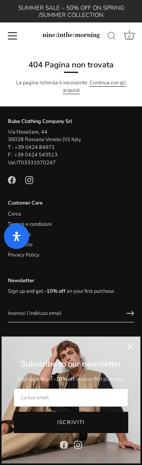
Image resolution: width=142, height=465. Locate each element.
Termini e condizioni (30, 224)
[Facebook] (64, 444)
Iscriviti (71, 422)
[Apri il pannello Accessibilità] (16, 236)
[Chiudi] (130, 346)
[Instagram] (78, 444)
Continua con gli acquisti (94, 86)
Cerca (14, 214)
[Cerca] (111, 37)
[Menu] (12, 36)
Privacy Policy (23, 255)
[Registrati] (130, 313)
